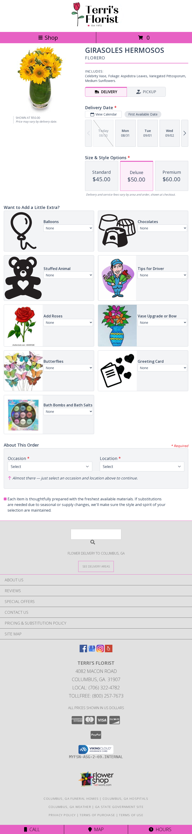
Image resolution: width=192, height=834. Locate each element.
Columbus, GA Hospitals (125, 798)
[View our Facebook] (83, 650)
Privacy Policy (62, 815)
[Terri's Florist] (96, 25)
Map (98, 829)
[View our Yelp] (108, 650)
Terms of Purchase (97, 815)
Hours (162, 829)
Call (33, 829)
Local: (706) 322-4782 (96, 687)
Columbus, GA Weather (69, 807)
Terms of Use (131, 815)
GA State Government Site (119, 807)
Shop (51, 37)
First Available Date (143, 114)
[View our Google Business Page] (92, 650)
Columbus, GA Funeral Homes (71, 798)
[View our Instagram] (100, 650)
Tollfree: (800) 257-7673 (96, 696)
